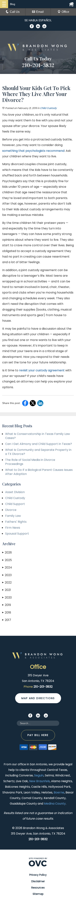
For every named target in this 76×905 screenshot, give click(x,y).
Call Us (15, 11)
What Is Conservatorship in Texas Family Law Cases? (37, 436)
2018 (6, 612)
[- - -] (4, 4)
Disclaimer (38, 881)
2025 (7, 560)
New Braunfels (39, 781)
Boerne (59, 792)
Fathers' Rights (16, 522)
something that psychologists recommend (33, 151)
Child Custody (48, 108)
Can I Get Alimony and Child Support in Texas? (38, 444)
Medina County (55, 803)
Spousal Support (17, 533)
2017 (6, 620)
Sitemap (38, 894)
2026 (7, 552)
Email (40, 11)
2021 (6, 590)
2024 (7, 567)
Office (65, 11)
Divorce (10, 510)
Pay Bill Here (38, 735)
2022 (7, 582)
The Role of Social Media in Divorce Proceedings (30, 462)
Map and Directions (38, 698)
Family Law (13, 516)
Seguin (39, 775)
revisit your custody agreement (42, 370)
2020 (7, 597)
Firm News (12, 528)
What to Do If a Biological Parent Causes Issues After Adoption (39, 472)
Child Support (15, 504)
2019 (6, 605)
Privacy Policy (38, 875)
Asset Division (15, 492)
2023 (7, 575)
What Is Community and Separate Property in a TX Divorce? (38, 452)
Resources (38, 887)
